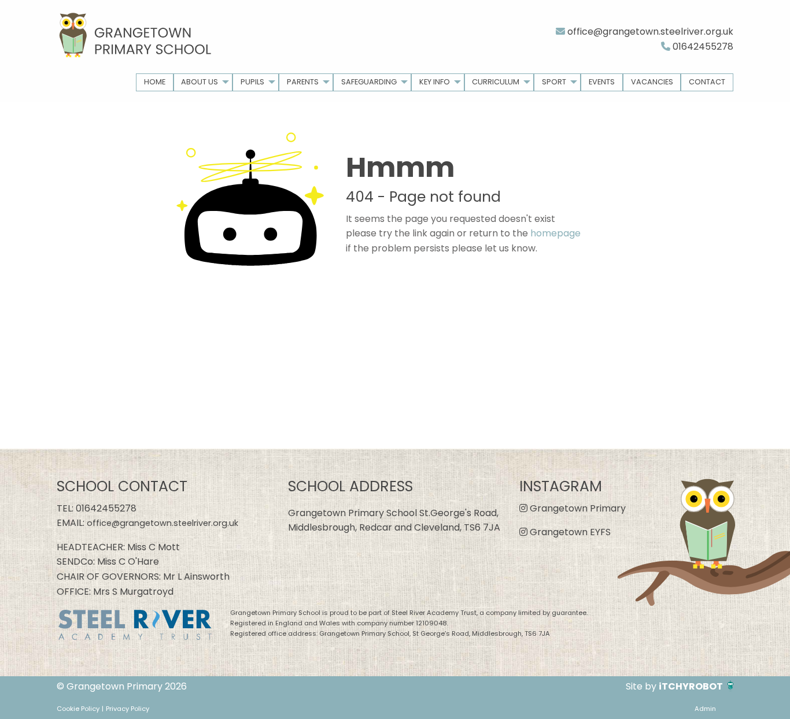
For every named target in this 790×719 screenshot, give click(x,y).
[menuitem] (154, 82)
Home (154, 82)
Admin (705, 708)
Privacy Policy (127, 708)
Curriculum (495, 82)
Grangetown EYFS (569, 532)
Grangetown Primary (576, 508)
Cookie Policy (78, 708)
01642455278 (701, 46)
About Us (199, 82)
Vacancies (652, 82)
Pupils (252, 82)
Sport (554, 82)
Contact (707, 82)
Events (602, 82)
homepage (555, 233)
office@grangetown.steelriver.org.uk (649, 31)
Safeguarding (369, 82)
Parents (303, 82)
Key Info (434, 82)
